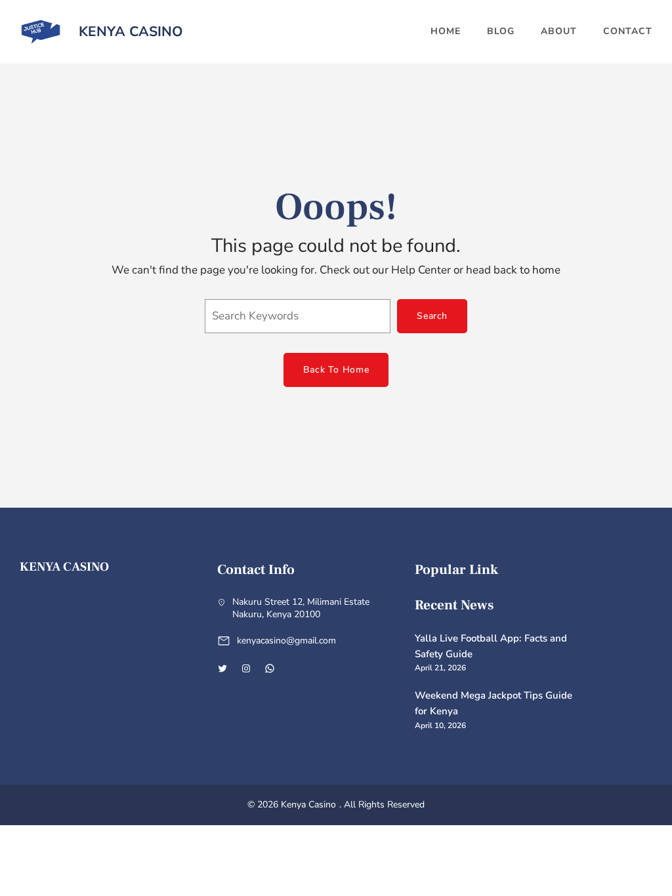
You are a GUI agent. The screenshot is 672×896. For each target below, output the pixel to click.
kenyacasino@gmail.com (286, 640)
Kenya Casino (130, 31)
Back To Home (336, 369)
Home (445, 31)
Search (432, 316)
